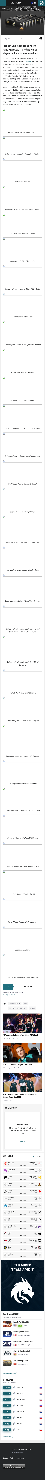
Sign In (22, 1141)
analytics (32, 1008)
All (34, 1156)
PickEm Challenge (14, 1003)
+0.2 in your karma (9, 994)
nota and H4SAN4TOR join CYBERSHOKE (19, 1065)
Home (4, 9)
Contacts (20, 1458)
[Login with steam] (41, 3)
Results (39, 1156)
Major (25, 1003)
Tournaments (31, 9)
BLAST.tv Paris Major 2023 (17, 1008)
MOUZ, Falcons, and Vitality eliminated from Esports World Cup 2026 (20, 1095)
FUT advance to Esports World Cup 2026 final (20, 1035)
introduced (27, 61)
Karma (5, 1458)
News (11, 9)
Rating (12, 1458)
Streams (19, 9)
